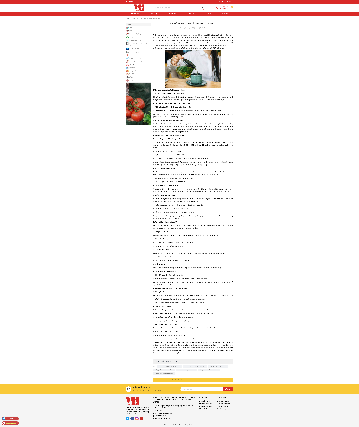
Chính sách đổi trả (222, 406)
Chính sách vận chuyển (224, 403)
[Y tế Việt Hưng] (139, 7)
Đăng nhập (222, 1)
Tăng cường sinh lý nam (135, 58)
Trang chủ (135, 14)
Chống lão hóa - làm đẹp (136, 61)
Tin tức (191, 14)
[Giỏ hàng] (231, 8)
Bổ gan (131, 27)
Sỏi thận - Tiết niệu (134, 80)
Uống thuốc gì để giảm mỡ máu (164, 373)
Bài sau (228, 380)
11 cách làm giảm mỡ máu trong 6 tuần (169, 366)
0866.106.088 (159, 410)
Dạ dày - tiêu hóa (134, 71)
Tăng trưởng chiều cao (135, 40)
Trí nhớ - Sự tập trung (135, 48)
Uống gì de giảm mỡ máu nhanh (164, 370)
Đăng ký (230, 1)
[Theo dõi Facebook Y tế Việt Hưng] (132, 418)
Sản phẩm (173, 14)
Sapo (194, 425)
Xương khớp (132, 37)
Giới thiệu (154, 14)
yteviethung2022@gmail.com (163, 413)
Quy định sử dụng (222, 409)
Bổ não (131, 30)
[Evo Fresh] (138, 104)
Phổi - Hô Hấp (133, 64)
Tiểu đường (132, 67)
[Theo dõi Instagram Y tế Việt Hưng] (137, 418)
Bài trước (222, 380)
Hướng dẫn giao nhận (205, 406)
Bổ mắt (131, 77)
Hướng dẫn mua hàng (205, 401)
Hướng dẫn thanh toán (205, 403)
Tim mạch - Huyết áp (135, 34)
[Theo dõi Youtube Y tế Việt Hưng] (141, 418)
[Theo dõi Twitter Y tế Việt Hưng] (127, 418)
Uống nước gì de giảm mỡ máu (186, 370)
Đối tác (208, 14)
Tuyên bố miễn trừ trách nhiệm (165, 361)
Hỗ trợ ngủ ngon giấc (135, 52)
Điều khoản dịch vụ (204, 409)
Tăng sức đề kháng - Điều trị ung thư (138, 44)
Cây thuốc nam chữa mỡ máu (218, 366)
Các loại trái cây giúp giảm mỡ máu (195, 366)
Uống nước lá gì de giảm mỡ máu (209, 370)
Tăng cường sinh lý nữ (135, 55)
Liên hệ (225, 14)
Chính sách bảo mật (223, 401)
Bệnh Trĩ (131, 74)
